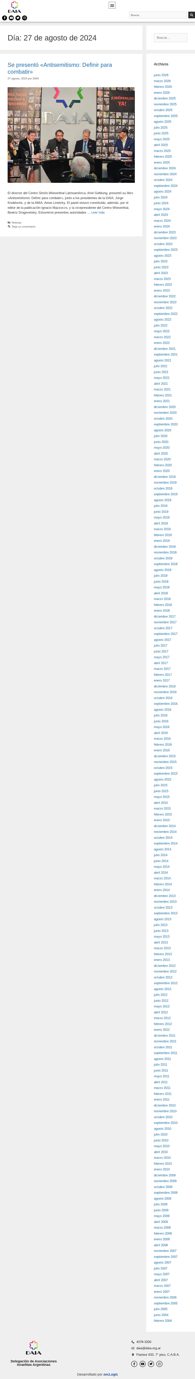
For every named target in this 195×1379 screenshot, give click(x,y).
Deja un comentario (23, 226)
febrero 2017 (163, 675)
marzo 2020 (162, 459)
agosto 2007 (162, 1262)
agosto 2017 (162, 640)
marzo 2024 (162, 221)
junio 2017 (161, 651)
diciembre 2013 (165, 896)
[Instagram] (24, 18)
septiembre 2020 (165, 424)
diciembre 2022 (165, 296)
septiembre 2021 (165, 354)
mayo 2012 (161, 1006)
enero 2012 (162, 1029)
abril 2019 (161, 523)
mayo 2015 (161, 797)
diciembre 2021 (165, 349)
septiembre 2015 (165, 773)
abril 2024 (161, 215)
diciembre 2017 (165, 616)
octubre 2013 (163, 907)
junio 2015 (161, 791)
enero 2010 (162, 1169)
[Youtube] (11, 18)
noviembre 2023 (165, 238)
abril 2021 (161, 383)
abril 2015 (161, 803)
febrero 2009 (163, 1233)
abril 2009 (161, 1222)
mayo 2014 (161, 867)
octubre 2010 (163, 1117)
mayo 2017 (161, 657)
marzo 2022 (162, 337)
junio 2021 (161, 372)
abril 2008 (161, 1245)
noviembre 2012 (165, 971)
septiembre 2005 (165, 1303)
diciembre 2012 (165, 966)
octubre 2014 (163, 837)
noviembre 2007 (165, 1251)
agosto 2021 (162, 360)
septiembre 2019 (165, 494)
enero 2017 (162, 680)
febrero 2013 (163, 954)
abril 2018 (161, 593)
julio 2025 (160, 127)
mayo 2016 (161, 727)
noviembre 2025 (165, 104)
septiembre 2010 (165, 1123)
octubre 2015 (163, 768)
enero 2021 (162, 401)
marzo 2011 (162, 1088)
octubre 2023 (163, 244)
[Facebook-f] (4, 18)
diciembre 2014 (165, 826)
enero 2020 (162, 471)
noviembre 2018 (165, 552)
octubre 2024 (163, 180)
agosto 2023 (162, 255)
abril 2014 (161, 872)
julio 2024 (160, 197)
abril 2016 (161, 733)
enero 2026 (162, 92)
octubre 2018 (163, 558)
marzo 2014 (162, 878)
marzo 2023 (162, 279)
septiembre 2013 (165, 913)
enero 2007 (162, 1292)
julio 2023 (160, 261)
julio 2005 (160, 1309)
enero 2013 (162, 960)
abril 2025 (161, 145)
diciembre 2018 (165, 546)
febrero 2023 (163, 284)
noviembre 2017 (165, 622)
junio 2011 (161, 1070)
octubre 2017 (163, 628)
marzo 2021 (162, 389)
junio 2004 (161, 1315)
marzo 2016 (162, 738)
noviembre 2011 (165, 1041)
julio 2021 (160, 366)
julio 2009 (160, 1204)
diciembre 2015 (165, 756)
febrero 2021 (163, 395)
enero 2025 (162, 162)
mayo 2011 (161, 1076)
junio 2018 (161, 581)
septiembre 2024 (165, 186)
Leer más (98, 212)
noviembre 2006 (165, 1297)
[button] (112, 5)
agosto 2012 (162, 989)
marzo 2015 (162, 808)
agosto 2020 (162, 430)
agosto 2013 (162, 919)
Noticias (16, 222)
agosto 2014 (162, 849)
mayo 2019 (161, 517)
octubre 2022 (163, 308)
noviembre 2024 (165, 174)
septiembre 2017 (165, 634)
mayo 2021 (161, 378)
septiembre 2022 (165, 314)
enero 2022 (162, 343)
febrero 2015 (163, 814)
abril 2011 (161, 1082)
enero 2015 (162, 820)
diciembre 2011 (164, 1035)
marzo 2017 (162, 669)
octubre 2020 (163, 418)
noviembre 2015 (165, 762)
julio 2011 (160, 1064)
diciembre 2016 (165, 686)
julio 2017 (160, 645)
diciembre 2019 (165, 477)
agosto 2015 (162, 779)
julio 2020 (160, 436)
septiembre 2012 (165, 983)
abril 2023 (161, 273)
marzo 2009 (162, 1227)
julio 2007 (160, 1268)
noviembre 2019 (165, 482)
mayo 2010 (161, 1146)
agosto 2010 (162, 1129)
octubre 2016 (163, 698)
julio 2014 (160, 855)
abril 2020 (161, 453)
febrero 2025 (163, 156)
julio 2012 (160, 995)
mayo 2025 (161, 139)
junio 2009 (161, 1210)
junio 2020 (161, 442)
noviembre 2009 (165, 1181)
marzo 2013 (162, 948)
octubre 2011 (163, 1047)
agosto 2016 (162, 709)
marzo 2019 (162, 529)
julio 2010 (160, 1134)
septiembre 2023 (165, 250)
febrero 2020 (163, 465)
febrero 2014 (163, 884)
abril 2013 (161, 942)
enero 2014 (162, 890)
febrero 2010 (163, 1163)
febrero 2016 (163, 744)
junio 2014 (161, 861)
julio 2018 (160, 575)
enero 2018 (162, 610)
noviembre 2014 (165, 832)
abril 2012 (161, 1012)
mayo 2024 (161, 209)
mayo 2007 (161, 1274)
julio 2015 (160, 785)
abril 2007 (161, 1280)
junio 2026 (161, 75)
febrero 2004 (163, 1321)
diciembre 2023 (165, 232)
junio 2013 (161, 931)
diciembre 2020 (165, 407)
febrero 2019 (163, 535)
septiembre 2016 (165, 704)
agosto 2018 (162, 570)
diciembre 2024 (165, 168)
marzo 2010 (162, 1158)
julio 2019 (160, 506)
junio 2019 (161, 512)
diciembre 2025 (165, 98)
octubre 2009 (163, 1187)
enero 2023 (162, 290)
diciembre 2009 (165, 1175)
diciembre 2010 (165, 1105)
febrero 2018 (163, 605)
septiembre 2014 (165, 843)
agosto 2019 (162, 500)
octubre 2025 (163, 110)
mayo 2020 (161, 447)
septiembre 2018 (165, 564)
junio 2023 (161, 267)
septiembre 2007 (165, 1257)
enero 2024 (162, 226)
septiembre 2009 (165, 1192)
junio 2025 (161, 133)
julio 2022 (160, 325)
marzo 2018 (162, 599)
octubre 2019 (163, 488)
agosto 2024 (162, 191)
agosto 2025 (162, 121)
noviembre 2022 (165, 302)
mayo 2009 (161, 1216)
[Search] (191, 15)
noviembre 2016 (165, 692)
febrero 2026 (163, 87)
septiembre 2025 (165, 116)
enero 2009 (162, 1239)
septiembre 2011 (165, 1053)
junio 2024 (161, 203)
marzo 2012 (162, 1018)
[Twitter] (18, 18)
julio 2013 (160, 925)
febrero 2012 (163, 1024)
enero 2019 (162, 541)
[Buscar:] (170, 38)
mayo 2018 (161, 587)
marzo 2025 (162, 151)
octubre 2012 (163, 977)
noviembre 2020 (165, 413)
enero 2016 (162, 750)
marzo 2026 (162, 81)
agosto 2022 (162, 319)
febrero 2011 (163, 1094)
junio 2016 (161, 721)
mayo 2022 (161, 331)
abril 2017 (161, 663)
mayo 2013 (161, 936)
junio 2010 (161, 1140)
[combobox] (158, 15)
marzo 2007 (162, 1286)
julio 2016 (160, 715)
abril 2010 (161, 1152)
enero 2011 (161, 1099)
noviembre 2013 (165, 901)
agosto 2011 (162, 1059)
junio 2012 (161, 1000)
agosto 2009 (162, 1198)
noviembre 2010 (165, 1111)
